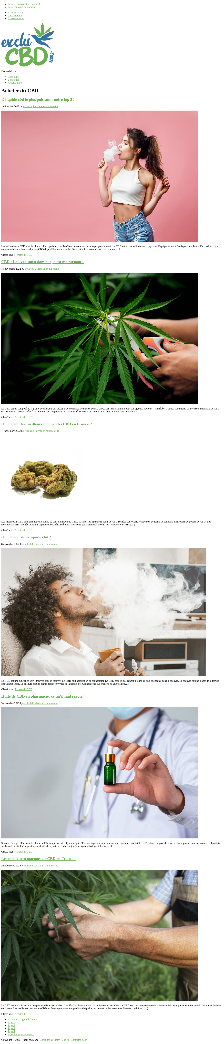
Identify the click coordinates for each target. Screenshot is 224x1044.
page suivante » (21, 1034)
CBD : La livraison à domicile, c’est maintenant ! (42, 262)
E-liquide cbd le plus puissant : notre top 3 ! (37, 99)
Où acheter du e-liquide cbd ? (26, 537)
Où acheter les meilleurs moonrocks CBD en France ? (46, 424)
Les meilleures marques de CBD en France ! (38, 858)
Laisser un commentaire (45, 106)
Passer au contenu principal (22, 7)
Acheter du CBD (23, 254)
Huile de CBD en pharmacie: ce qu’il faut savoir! (42, 696)
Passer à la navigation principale (24, 4)
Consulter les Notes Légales (54, 1039)
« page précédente (22, 1019)
